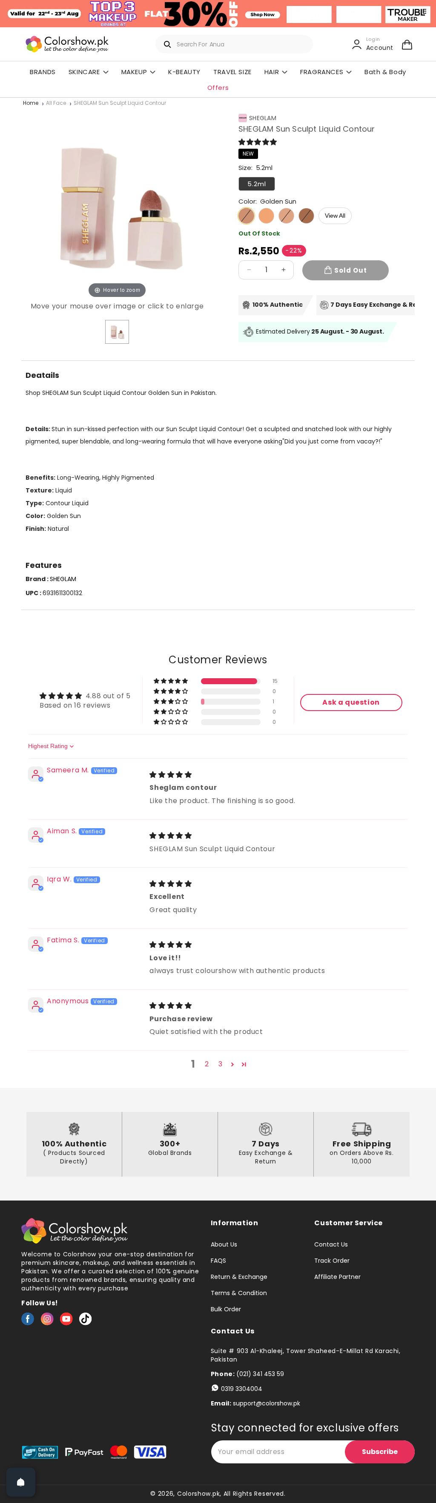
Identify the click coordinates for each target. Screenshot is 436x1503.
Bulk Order (226, 1309)
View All (335, 215)
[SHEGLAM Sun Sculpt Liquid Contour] (117, 332)
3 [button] (220, 1064)
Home (30, 103)
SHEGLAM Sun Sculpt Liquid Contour (120, 103)
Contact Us (331, 1245)
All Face (56, 103)
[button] (407, 44)
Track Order (332, 1260)
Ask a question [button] (350, 702)
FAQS (218, 1260)
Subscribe (380, 1452)
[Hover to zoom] (117, 204)
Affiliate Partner (337, 1277)
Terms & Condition (239, 1293)
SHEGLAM (262, 118)
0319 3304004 (241, 1389)
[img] (170, 775)
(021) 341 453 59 (260, 1374)
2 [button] (207, 1064)
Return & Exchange (239, 1277)
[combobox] (234, 44)
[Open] (20, 1482)
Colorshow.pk (198, 1493)
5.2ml (256, 183)
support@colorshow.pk (266, 1403)
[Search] (167, 44)
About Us (224, 1245)
